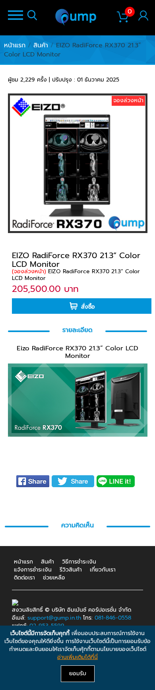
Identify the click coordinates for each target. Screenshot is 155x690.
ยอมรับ (77, 673)
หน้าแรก (14, 45)
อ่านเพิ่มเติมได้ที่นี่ (77, 657)
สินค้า (40, 45)
